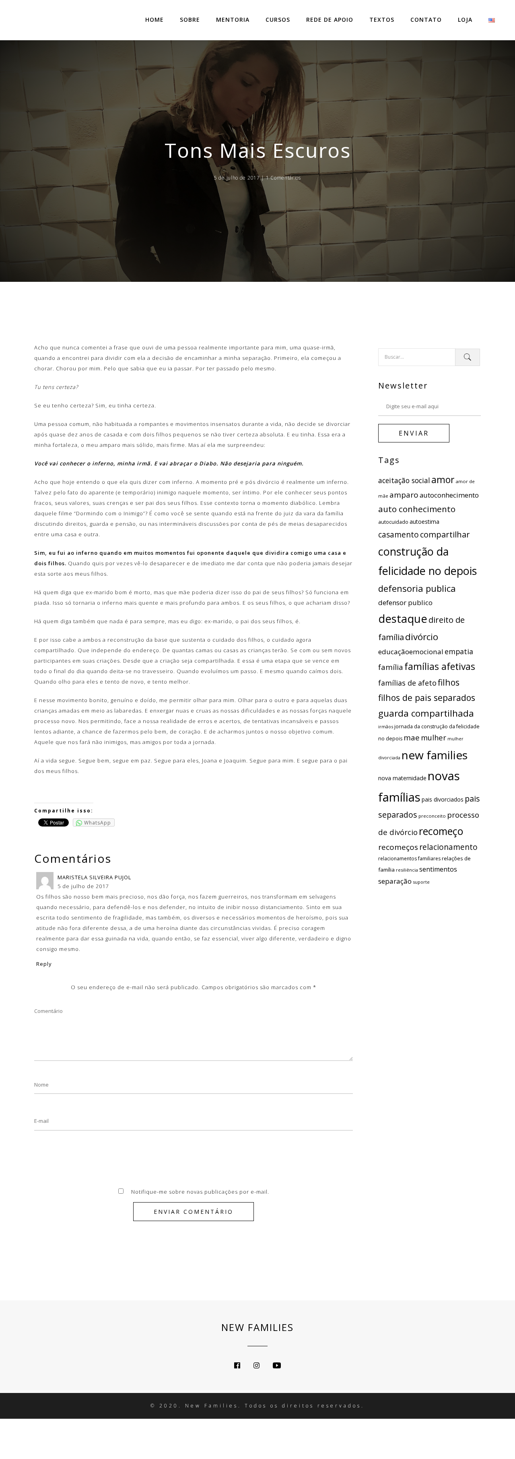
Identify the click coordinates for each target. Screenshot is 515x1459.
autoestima (424, 521)
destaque (402, 618)
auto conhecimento (416, 509)
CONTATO (426, 19)
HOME (154, 19)
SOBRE (190, 19)
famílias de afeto (407, 683)
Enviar (414, 433)
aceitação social (404, 480)
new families (435, 755)
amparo (403, 495)
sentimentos (438, 869)
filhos (448, 682)
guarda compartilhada (426, 713)
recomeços (398, 847)
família (390, 667)
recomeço (441, 831)
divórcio (421, 636)
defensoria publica (417, 588)
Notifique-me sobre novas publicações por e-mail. (200, 1191)
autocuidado (393, 522)
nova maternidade (402, 778)
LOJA (465, 19)
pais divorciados (443, 799)
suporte (421, 882)
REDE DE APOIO (329, 19)
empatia (459, 651)
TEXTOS (381, 19)
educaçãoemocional (410, 651)
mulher (433, 737)
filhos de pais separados (426, 697)
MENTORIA (232, 19)
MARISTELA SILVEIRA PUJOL (94, 877)
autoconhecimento (449, 495)
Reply (44, 963)
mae (412, 737)
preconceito (432, 816)
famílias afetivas (439, 666)
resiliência (407, 870)
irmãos (385, 726)
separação (395, 881)
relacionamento (448, 847)
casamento (398, 534)
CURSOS (278, 19)
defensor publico (405, 602)
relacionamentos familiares (409, 858)
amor (442, 479)
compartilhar (445, 534)
